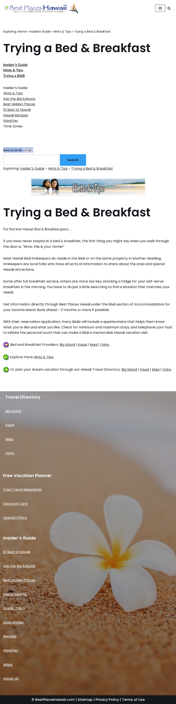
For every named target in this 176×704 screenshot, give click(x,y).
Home (22, 31)
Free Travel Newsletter (22, 489)
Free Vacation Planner (27, 476)
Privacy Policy (107, 699)
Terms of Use (133, 699)
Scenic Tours (14, 608)
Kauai (82, 344)
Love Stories (13, 622)
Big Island (67, 344)
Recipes (10, 636)
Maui (93, 344)
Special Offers (15, 517)
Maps (7, 664)
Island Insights (15, 594)
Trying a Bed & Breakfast (92, 168)
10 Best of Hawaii (17, 109)
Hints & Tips (62, 31)
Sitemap (85, 699)
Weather (10, 120)
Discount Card (15, 503)
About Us (10, 678)
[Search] (169, 8)
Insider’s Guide (32, 168)
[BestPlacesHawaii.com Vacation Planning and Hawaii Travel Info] (40, 8)
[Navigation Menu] (160, 8)
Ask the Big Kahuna (19, 98)
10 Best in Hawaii (16, 552)
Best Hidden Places (19, 104)
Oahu (104, 344)
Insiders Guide (40, 31)
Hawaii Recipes (15, 115)
